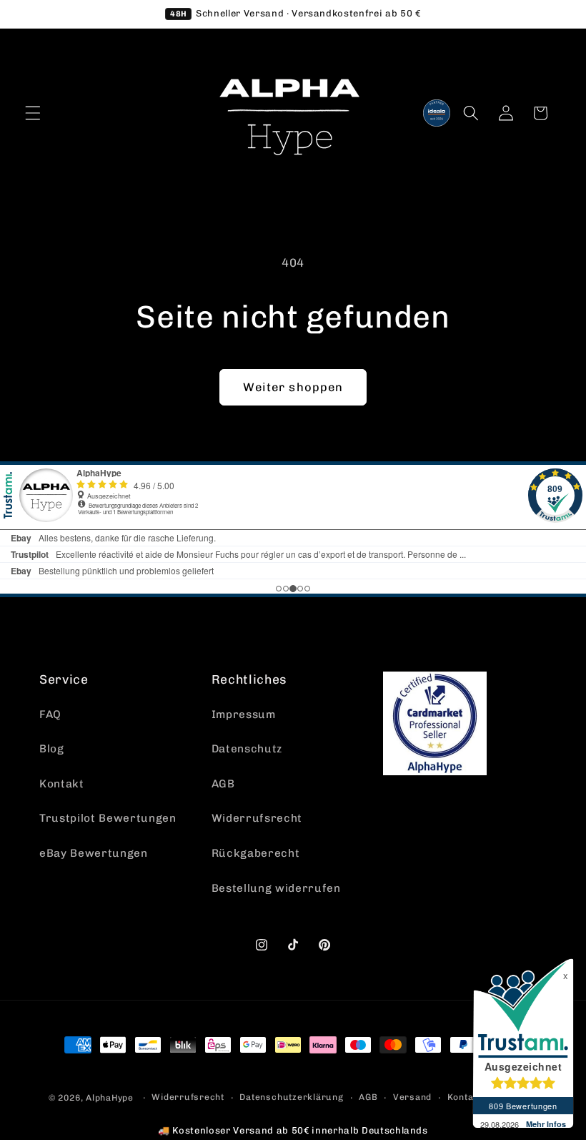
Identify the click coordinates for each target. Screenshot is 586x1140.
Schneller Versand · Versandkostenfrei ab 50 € (295, 13)
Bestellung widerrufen (276, 888)
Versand (412, 1097)
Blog (51, 748)
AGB (223, 783)
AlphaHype (110, 1098)
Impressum (244, 714)
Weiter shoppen (293, 387)
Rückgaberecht (256, 853)
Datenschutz (247, 748)
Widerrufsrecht (257, 818)
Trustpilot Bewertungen (108, 818)
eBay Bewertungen (93, 853)
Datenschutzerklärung (291, 1097)
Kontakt (61, 783)
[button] (33, 113)
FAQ (50, 714)
